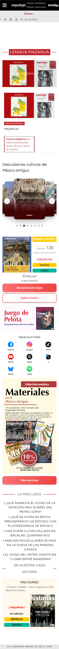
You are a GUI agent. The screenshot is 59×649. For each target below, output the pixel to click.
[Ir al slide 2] (20, 226)
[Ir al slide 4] (28, 226)
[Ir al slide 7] (38, 226)
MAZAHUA (29, 73)
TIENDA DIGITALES (36, 7)
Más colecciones (29, 480)
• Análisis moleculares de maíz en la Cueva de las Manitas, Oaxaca (29, 545)
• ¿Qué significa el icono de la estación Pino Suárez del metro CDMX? (29, 507)
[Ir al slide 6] (35, 226)
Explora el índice (30, 298)
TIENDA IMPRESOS (36, 3)
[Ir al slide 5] (31, 226)
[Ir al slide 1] (17, 226)
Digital (44, 270)
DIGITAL (17, 624)
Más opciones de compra (30, 288)
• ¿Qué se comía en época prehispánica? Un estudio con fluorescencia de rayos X (30, 521)
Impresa (44, 264)
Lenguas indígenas (14, 123)
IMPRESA (17, 619)
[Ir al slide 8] (42, 226)
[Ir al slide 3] (24, 226)
